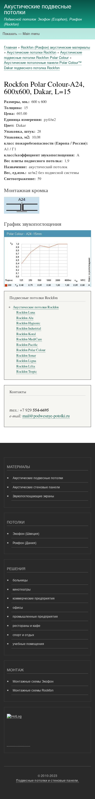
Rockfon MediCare (29, 339)
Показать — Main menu (21, 33)
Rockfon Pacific (27, 344)
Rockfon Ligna (26, 360)
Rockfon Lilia (25, 366)
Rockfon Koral (26, 334)
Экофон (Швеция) (26, 533)
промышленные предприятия (35, 616)
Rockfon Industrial (28, 328)
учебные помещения (28, 643)
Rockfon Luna (25, 312)
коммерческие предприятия (34, 598)
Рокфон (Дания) (24, 542)
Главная (10, 47)
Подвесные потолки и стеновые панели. (47, 780)
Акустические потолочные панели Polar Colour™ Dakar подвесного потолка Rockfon (43, 65)
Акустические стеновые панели (36, 487)
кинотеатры (22, 589)
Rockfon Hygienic (28, 323)
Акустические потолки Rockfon (31, 52)
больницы (20, 580)
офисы (18, 607)
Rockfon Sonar (26, 355)
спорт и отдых (23, 634)
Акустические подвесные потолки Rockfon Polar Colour (43, 55)
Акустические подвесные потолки (37, 9)
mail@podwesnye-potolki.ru (46, 415)
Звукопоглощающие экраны (33, 496)
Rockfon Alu (24, 318)
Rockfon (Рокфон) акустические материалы (55, 47)
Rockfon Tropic (26, 371)
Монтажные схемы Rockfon (33, 690)
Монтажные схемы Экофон (33, 681)
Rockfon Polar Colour (30, 350)
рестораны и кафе (26, 625)
